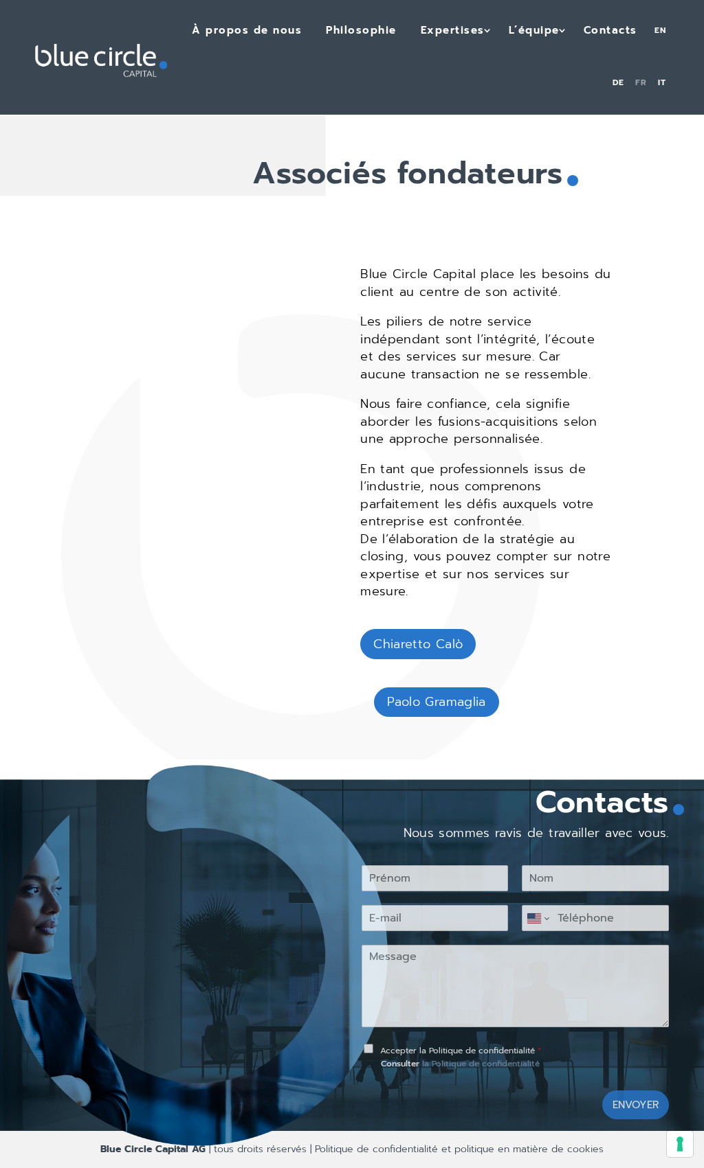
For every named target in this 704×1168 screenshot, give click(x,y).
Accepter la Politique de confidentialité (460, 1050)
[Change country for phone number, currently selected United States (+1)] (537, 918)
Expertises (453, 30)
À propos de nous (247, 30)
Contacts (610, 30)
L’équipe (534, 30)
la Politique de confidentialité (481, 1063)
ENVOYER (636, 1104)
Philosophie (361, 30)
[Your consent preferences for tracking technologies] (680, 1144)
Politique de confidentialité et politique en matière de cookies (457, 1149)
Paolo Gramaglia (436, 701)
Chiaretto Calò (418, 644)
